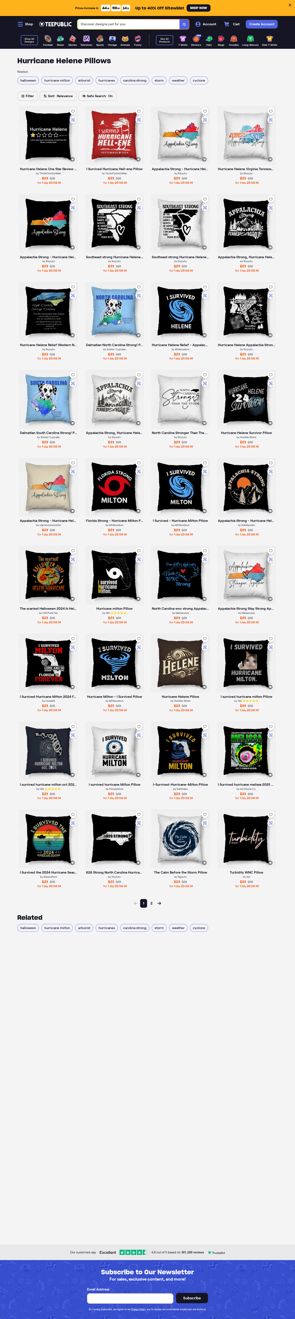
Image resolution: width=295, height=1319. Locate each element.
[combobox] (129, 24)
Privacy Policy (138, 1309)
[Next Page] (159, 903)
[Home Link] (55, 24)
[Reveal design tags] (72, 159)
